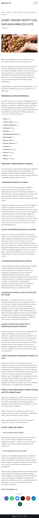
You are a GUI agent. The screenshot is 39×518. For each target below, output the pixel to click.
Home (3, 12)
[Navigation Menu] (35, 3)
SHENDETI (9, 12)
